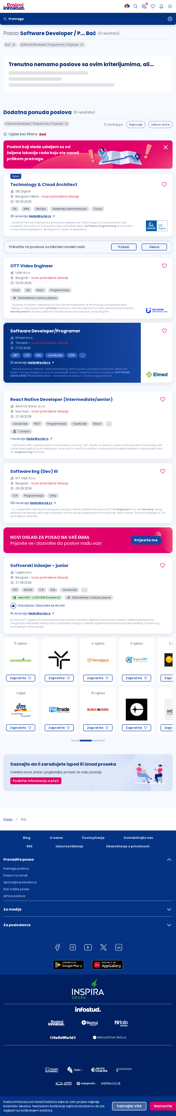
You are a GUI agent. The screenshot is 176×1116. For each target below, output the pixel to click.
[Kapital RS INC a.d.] (98, 661)
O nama (56, 838)
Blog (26, 838)
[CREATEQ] (98, 711)
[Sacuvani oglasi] (153, 6)
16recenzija (30, 613)
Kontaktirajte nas (138, 838)
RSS (29, 846)
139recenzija (31, 503)
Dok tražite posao (16, 889)
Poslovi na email (15, 875)
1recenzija (29, 439)
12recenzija (30, 362)
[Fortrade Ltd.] (21, 711)
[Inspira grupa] (136, 711)
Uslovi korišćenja (69, 846)
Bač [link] (24, 819)
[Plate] (144, 6)
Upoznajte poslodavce (20, 882)
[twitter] (103, 948)
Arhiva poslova (14, 896)
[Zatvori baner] (165, 147)
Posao (7, 819)
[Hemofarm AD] (59, 661)
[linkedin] (118, 948)
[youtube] (88, 948)
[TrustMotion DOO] (21, 661)
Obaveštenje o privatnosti (127, 846)
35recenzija (30, 216)
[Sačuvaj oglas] (164, 184)
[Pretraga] (135, 6)
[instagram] (72, 948)
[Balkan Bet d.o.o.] (136, 661)
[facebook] (57, 948)
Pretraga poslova (16, 868)
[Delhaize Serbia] (59, 711)
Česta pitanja (93, 838)
